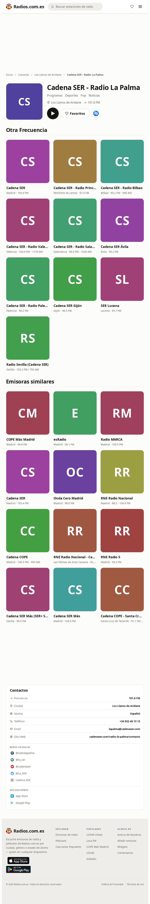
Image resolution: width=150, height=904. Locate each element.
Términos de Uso (135, 884)
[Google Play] (18, 869)
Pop (83, 95)
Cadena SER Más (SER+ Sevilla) (27, 616)
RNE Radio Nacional (117, 498)
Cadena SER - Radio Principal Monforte (75, 188)
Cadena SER (15, 188)
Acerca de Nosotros (129, 834)
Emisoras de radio (67, 834)
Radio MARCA (111, 439)
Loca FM (91, 840)
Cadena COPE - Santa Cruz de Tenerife (122, 616)
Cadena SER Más (67, 616)
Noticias (94, 95)
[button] (28, 161)
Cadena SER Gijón (68, 305)
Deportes (71, 95)
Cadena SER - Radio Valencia (27, 246)
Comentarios (125, 853)
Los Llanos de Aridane (48, 74)
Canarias (23, 74)
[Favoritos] (132, 6)
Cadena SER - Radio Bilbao (121, 188)
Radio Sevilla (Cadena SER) (27, 364)
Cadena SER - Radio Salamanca (75, 246)
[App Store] (18, 860)
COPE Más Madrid (20, 439)
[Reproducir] (53, 113)
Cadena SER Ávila (114, 246)
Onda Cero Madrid (68, 498)
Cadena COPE (17, 557)
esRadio (60, 439)
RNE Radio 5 (110, 557)
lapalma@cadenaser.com (124, 729)
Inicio (9, 74)
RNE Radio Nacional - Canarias (75, 557)
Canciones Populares (68, 846)
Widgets (122, 846)
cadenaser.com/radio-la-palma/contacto (114, 736)
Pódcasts (61, 840)
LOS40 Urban (95, 834)
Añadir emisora (126, 840)
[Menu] (140, 6)
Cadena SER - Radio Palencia (27, 305)
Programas (55, 95)
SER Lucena (110, 305)
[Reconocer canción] (96, 113)
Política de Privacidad (112, 884)
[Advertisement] (75, 43)
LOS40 (90, 853)
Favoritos (77, 113)
